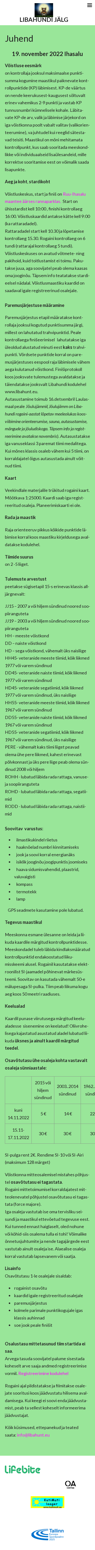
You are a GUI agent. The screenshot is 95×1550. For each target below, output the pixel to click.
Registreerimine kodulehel (43, 1373)
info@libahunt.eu (33, 1435)
